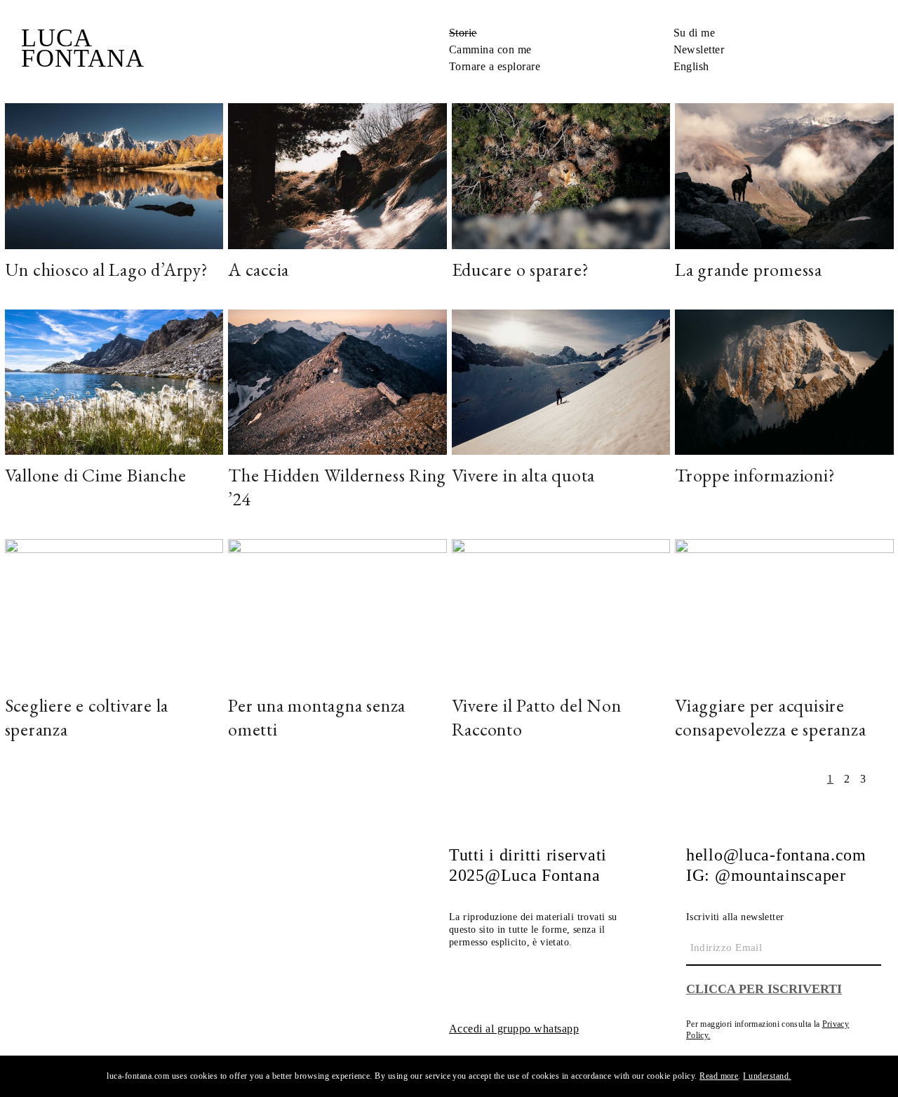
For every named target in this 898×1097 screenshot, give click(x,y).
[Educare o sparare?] (561, 174)
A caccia (258, 269)
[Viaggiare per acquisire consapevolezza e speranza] (784, 610)
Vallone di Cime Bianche (96, 475)
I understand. (767, 1076)
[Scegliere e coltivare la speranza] (114, 610)
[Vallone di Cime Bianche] (114, 381)
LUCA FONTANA (83, 48)
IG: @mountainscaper (766, 875)
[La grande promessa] (784, 174)
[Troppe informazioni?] (784, 381)
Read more (718, 1076)
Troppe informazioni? (755, 475)
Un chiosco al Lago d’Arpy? (106, 269)
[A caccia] (337, 174)
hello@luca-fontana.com (776, 855)
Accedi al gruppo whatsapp (514, 1029)
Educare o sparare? (520, 269)
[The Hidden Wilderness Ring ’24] (337, 381)
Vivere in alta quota (524, 475)
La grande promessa (748, 269)
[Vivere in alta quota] (561, 381)
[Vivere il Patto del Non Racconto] (561, 610)
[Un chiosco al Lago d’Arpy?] (114, 174)
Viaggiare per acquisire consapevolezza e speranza (770, 717)
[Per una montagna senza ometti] (337, 610)
